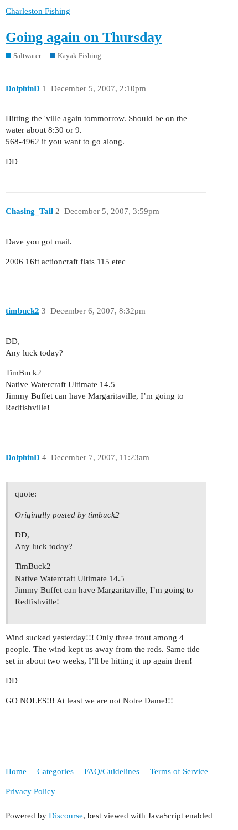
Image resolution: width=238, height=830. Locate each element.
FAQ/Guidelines (111, 771)
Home (16, 771)
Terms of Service (179, 771)
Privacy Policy (30, 791)
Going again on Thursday (84, 37)
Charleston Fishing (38, 11)
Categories (55, 771)
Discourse (66, 815)
